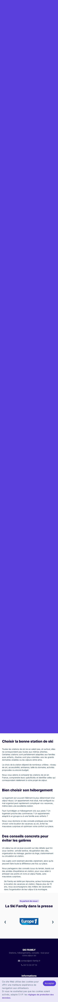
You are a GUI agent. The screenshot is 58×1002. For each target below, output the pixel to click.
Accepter (49, 983)
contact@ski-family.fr (30, 961)
